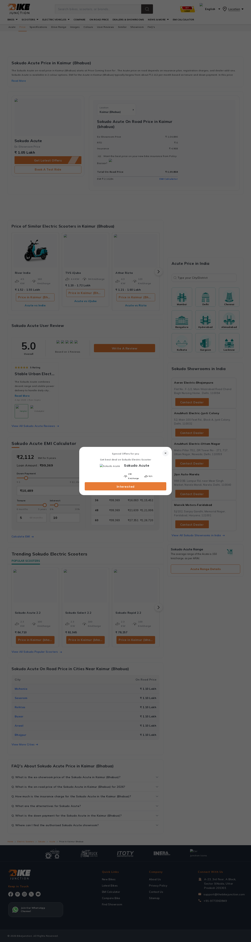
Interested (126, 486)
